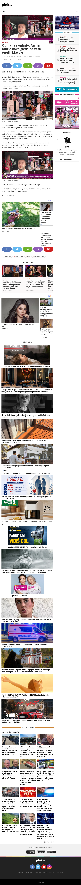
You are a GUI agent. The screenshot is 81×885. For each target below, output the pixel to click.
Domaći (5, 42)
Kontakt (21, 872)
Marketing (29, 872)
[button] (4, 274)
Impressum (38, 872)
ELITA (28, 256)
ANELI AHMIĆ (7, 256)
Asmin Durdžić (18, 256)
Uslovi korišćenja (49, 872)
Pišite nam (60, 872)
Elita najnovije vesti (38, 256)
